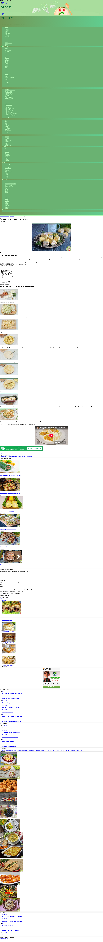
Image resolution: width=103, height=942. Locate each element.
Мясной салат (8, 95)
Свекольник (7, 37)
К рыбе (6, 177)
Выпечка (4, 179)
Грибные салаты (8, 92)
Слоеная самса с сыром (7, 665)
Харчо (6, 42)
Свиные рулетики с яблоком (8, 614)
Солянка (7, 38)
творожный (73, 750)
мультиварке (36, 750)
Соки (6, 131)
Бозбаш (6, 27)
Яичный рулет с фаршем (7, 511)
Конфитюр (7, 137)
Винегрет (7, 89)
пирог (49, 750)
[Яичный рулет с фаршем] (11, 508)
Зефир (6, 149)
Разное (4, 209)
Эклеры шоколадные (7, 620)
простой (61, 750)
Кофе (6, 122)
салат (67, 750)
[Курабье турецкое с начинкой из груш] (11, 871)
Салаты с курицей (9, 97)
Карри (6, 67)
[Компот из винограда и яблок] (8, 818)
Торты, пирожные (9, 185)
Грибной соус (8, 174)
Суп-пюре (7, 39)
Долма (6, 62)
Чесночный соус (8, 171)
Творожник (7, 205)
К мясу (6, 175)
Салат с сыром (8, 109)
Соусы (4, 162)
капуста (1, 453)
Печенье (7, 188)
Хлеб (6, 187)
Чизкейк (6, 199)
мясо (40, 750)
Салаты (4, 87)
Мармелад (7, 154)
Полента (7, 85)
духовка (8, 750)
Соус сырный (8, 167)
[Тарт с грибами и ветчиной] (8, 641)
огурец (42, 750)
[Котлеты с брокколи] (8, 897)
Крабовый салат (8, 94)
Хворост (6, 189)
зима (15, 750)
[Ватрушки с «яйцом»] (8, 652)
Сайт (1, 586)
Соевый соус (8, 165)
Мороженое (7, 155)
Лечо (6, 139)
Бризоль (6, 55)
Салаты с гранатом (9, 116)
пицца (55, 750)
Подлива (7, 84)
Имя (1, 582)
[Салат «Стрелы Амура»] (8, 764)
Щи (5, 45)
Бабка (6, 49)
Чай (5, 121)
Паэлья (6, 81)
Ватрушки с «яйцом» (7, 653)
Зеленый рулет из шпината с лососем (11, 475)
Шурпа (6, 44)
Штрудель (7, 200)
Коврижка (7, 207)
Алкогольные (8, 133)
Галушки (7, 59)
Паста (6, 80)
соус (71, 750)
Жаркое (6, 64)
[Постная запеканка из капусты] (11, 844)
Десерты (4, 146)
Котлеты (6, 70)
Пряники (7, 195)
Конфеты (7, 152)
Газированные (8, 130)
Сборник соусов (8, 163)
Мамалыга (7, 75)
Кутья (6, 153)
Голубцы (7, 60)
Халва (6, 161)
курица (32, 750)
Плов (6, 83)
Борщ (6, 28)
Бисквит (6, 192)
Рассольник (7, 36)
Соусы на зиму (8, 168)
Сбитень (7, 125)
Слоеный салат (8, 117)
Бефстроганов (8, 50)
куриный (29, 750)
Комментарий (3, 580)
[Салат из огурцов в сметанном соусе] (10, 911)
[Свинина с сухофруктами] (11, 562)
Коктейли (7, 132)
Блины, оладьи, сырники (10, 184)
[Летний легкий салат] (10, 831)
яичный (9, 453)
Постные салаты (8, 104)
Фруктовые (7, 128)
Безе (6, 147)
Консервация (8, 145)
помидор (58, 750)
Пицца (6, 196)
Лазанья (6, 71)
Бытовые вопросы (9, 211)
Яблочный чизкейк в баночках (9, 631)
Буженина (7, 57)
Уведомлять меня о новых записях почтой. (10, 593)
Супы (3, 26)
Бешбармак (7, 51)
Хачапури (7, 198)
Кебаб (6, 69)
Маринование (8, 140)
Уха (5, 40)
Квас (6, 123)
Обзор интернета (8, 210)
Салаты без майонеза (9, 112)
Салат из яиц (8, 100)
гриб (6, 750)
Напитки (4, 118)
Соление (7, 141)
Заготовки (5, 134)
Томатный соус (8, 169)
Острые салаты (8, 102)
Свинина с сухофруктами (7, 564)
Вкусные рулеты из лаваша (8, 529)
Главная (2, 216)
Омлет (6, 78)
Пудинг (6, 158)
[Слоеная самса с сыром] (8, 664)
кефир (21, 750)
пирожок (53, 750)
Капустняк (7, 30)
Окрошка (7, 34)
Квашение (7, 144)
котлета (24, 750)
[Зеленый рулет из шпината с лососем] (10, 473)
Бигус (6, 52)
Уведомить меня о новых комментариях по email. (12, 591)
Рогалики (7, 190)
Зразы (6, 66)
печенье (45, 750)
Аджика (6, 142)
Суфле (6, 208)
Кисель (6, 126)
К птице (6, 176)
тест (76, 750)
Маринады (7, 170)
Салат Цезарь (8, 111)
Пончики (7, 204)
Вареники (7, 58)
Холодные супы (8, 43)
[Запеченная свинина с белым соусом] (10, 490)
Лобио (6, 74)
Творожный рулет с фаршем (8, 547)
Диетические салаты (9, 98)
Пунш (6, 120)
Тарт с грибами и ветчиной (8, 642)
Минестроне (7, 33)
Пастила (7, 157)
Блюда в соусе (8, 172)
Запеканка (7, 203)
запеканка (12, 750)
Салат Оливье (8, 107)
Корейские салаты (9, 93)
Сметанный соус (8, 164)
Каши (6, 68)
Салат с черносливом (9, 110)
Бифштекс (7, 54)
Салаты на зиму (8, 114)
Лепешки (7, 194)
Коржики (7, 181)
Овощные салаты (9, 101)
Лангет (6, 73)
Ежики (6, 63)
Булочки (6, 191)
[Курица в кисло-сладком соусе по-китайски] (10, 884)
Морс (6, 124)
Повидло (7, 138)
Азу (5, 47)
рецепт (64, 750)
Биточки (6, 53)
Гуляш (6, 61)
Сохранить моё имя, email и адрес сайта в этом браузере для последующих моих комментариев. (22, 589)
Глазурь (6, 206)
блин (0, 750)
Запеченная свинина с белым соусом (10, 493)
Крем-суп (7, 31)
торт (78, 750)
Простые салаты (8, 105)
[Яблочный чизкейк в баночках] (8, 630)
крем (26, 750)
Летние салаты (8, 99)
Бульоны (7, 29)
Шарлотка (7, 201)
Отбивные (7, 79)
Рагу (6, 86)
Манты (6, 76)
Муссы (6, 156)
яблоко (81, 750)
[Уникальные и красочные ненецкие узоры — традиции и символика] (8, 804)
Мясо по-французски (9, 77)
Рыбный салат (8, 96)
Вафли (6, 180)
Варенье (7, 136)
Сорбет (6, 159)
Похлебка (7, 35)
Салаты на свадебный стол (11, 115)
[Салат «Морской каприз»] (10, 778)
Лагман (6, 32)
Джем (6, 143)
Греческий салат (8, 91)
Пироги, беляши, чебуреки (10, 183)
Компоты (7, 127)
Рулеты (12, 216)
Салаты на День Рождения (11, 113)
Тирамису (7, 160)
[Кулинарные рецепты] (7, 11)
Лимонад (7, 129)
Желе (6, 148)
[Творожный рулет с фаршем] (10, 544)
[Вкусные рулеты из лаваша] (10, 526)
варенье (3, 750)
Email (1, 584)
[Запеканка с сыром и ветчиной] (11, 858)
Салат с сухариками (9, 108)
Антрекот (7, 48)
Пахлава (7, 193)
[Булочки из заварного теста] (8, 791)
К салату (7, 178)
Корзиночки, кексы (9, 186)
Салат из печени (8, 106)
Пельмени (7, 82)
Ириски (6, 151)
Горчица (6, 173)
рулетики (6, 453)
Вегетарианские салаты (10, 90)
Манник (6, 202)
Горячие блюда (6, 46)
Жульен (6, 65)
